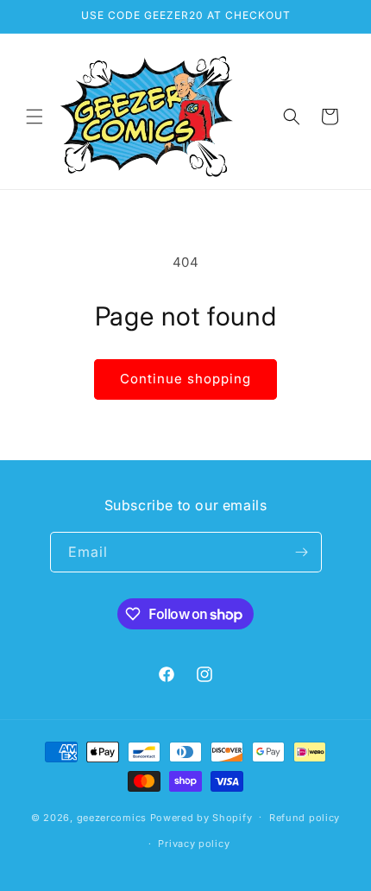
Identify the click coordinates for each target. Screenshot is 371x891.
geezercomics (112, 817)
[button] (34, 117)
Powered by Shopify (201, 817)
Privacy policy (194, 843)
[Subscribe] (302, 552)
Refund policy (304, 818)
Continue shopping (185, 378)
